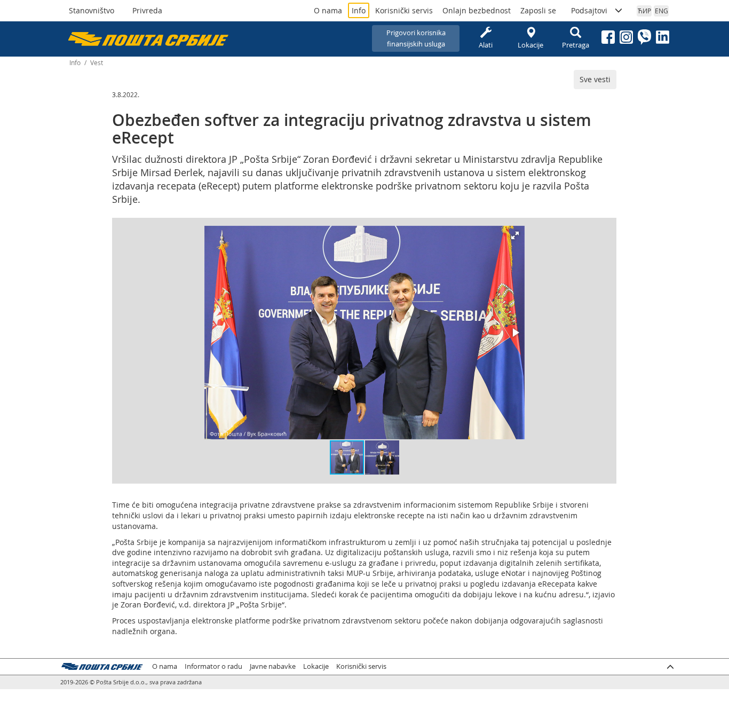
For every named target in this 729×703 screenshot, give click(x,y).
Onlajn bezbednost (476, 10)
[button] (515, 235)
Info (359, 10)
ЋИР (644, 10)
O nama (328, 10)
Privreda (147, 10)
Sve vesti (595, 79)
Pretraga (575, 45)
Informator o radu (213, 666)
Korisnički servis (404, 10)
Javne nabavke (273, 666)
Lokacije (530, 45)
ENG (661, 10)
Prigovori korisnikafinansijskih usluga (416, 38)
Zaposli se (538, 10)
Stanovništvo (91, 10)
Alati (486, 45)
